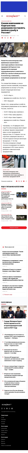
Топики (3, 423)
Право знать (4, 430)
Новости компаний (6, 445)
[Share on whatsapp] (7, 37)
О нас (2, 417)
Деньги (3, 439)
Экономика (4, 432)
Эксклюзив (4, 428)
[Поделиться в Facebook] (2, 37)
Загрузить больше (14, 227)
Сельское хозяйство (6, 21)
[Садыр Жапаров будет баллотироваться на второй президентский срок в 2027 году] (14, 312)
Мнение (3, 443)
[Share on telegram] (10, 37)
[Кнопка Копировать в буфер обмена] (13, 37)
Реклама (3, 419)
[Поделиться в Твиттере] (4, 37)
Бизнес (3, 434)
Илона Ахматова (5, 35)
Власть (3, 441)
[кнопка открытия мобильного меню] (2, 16)
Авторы (3, 421)
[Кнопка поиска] (25, 16)
